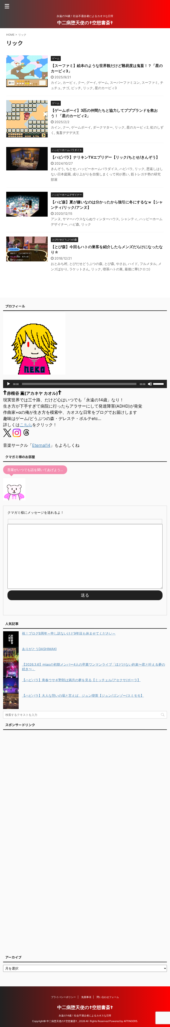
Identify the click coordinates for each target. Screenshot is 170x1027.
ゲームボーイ (81, 127)
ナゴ (66, 88)
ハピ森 (74, 224)
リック (88, 88)
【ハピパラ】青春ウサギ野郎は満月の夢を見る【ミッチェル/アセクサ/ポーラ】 (81, 680)
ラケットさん (79, 269)
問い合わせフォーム (108, 997)
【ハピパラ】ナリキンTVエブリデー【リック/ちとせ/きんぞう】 (105, 157)
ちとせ (71, 169)
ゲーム (103, 82)
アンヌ (56, 219)
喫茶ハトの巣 (113, 269)
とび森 (109, 264)
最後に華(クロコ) (137, 269)
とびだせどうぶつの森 (85, 264)
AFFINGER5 (130, 1021)
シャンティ (129, 219)
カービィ (69, 82)
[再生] (8, 384)
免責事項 (86, 997)
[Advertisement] (34, 841)
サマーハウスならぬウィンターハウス (91, 219)
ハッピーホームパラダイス (98, 169)
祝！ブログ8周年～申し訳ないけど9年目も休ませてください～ (69, 633)
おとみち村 (59, 264)
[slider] (159, 383)
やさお (121, 264)
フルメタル (148, 264)
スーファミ (150, 82)
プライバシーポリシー (63, 997)
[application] (85, 384)
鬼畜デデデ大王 (67, 133)
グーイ (91, 82)
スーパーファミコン (125, 82)
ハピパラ (126, 169)
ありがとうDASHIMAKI (39, 649)
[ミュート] (150, 384)
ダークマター (103, 127)
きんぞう (57, 169)
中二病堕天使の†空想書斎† (85, 22)
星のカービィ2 (137, 127)
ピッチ (76, 88)
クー (81, 82)
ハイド (133, 264)
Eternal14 (41, 445)
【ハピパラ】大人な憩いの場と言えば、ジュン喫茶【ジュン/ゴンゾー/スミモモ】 (83, 695)
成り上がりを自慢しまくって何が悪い (101, 174)
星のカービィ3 (106, 88)
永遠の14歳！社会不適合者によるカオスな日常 (85, 1015)
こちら (26, 424)
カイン (56, 82)
